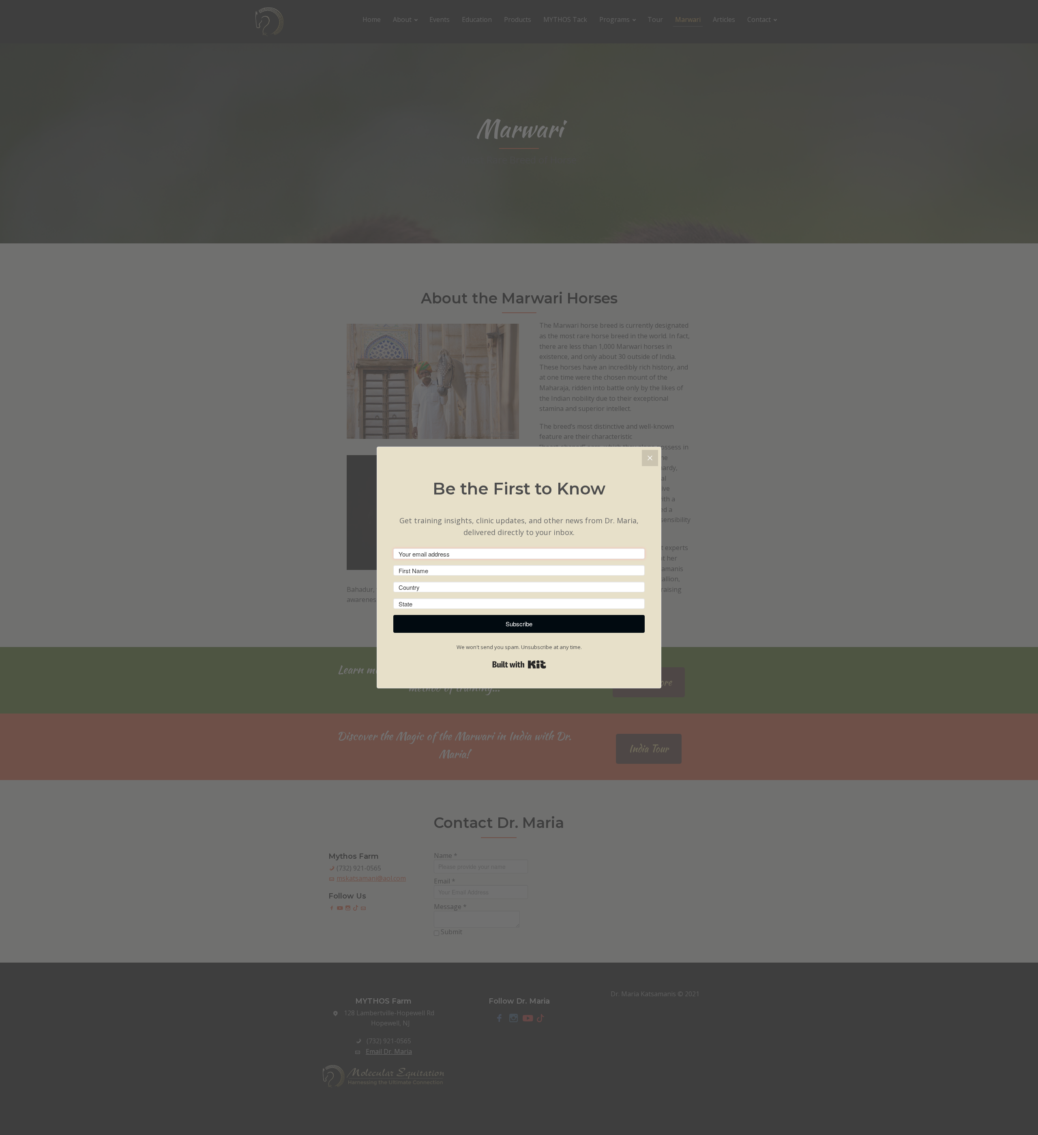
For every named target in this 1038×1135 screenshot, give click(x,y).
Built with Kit (519, 664)
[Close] (650, 458)
